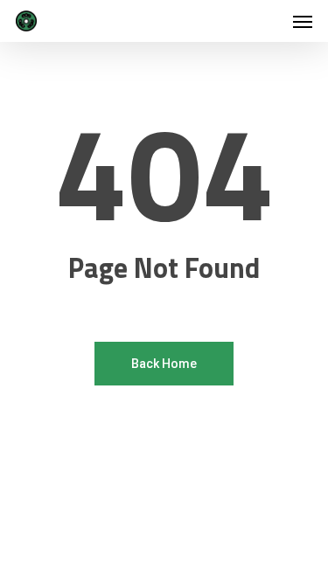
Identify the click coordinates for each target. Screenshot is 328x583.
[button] (302, 21)
